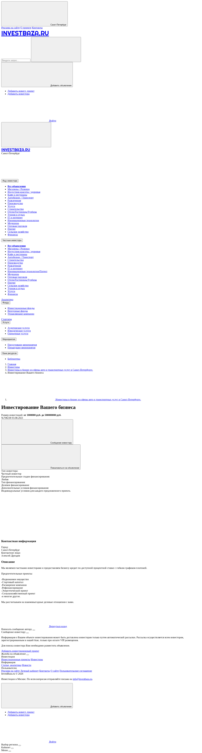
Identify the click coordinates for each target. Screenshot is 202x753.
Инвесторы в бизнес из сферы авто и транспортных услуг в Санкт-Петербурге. (98, 399)
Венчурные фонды (18, 311)
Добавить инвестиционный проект (20, 651)
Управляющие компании (21, 314)
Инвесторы (37, 659)
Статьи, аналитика (11, 665)
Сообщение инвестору (61, 443)
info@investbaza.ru (82, 679)
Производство (15, 203)
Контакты (37, 27)
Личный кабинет (29, 671)
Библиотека (14, 358)
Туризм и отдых (16, 214)
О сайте (54, 671)
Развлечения (14, 200)
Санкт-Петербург (58, 25)
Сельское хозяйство (18, 231)
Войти (52, 120)
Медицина (13, 223)
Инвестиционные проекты (15, 659)
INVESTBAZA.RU (25, 33)
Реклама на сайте (10, 27)
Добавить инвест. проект (21, 91)
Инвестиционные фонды (21, 308)
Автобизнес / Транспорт (21, 197)
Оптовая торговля (17, 226)
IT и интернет (15, 217)
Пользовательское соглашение (75, 671)
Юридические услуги (19, 330)
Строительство (16, 209)
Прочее (11, 229)
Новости (26, 665)
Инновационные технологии (23, 220)
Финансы (13, 234)
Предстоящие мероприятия (22, 344)
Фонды (6, 302)
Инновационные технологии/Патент (27, 271)
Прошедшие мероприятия (21, 347)
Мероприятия (9, 339)
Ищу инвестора (10, 181)
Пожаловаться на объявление (64, 468)
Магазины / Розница (19, 189)
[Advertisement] (96, 514)
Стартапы (6, 319)
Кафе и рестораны (17, 194)
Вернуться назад (58, 626)
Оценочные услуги (18, 333)
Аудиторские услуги (19, 328)
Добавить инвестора (19, 93)
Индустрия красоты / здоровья (24, 192)
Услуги (11, 206)
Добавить (60, 706)
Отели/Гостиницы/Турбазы (22, 212)
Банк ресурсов (10, 353)
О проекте (25, 27)
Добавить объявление (60, 85)
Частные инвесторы (12, 240)
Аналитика (7, 299)
